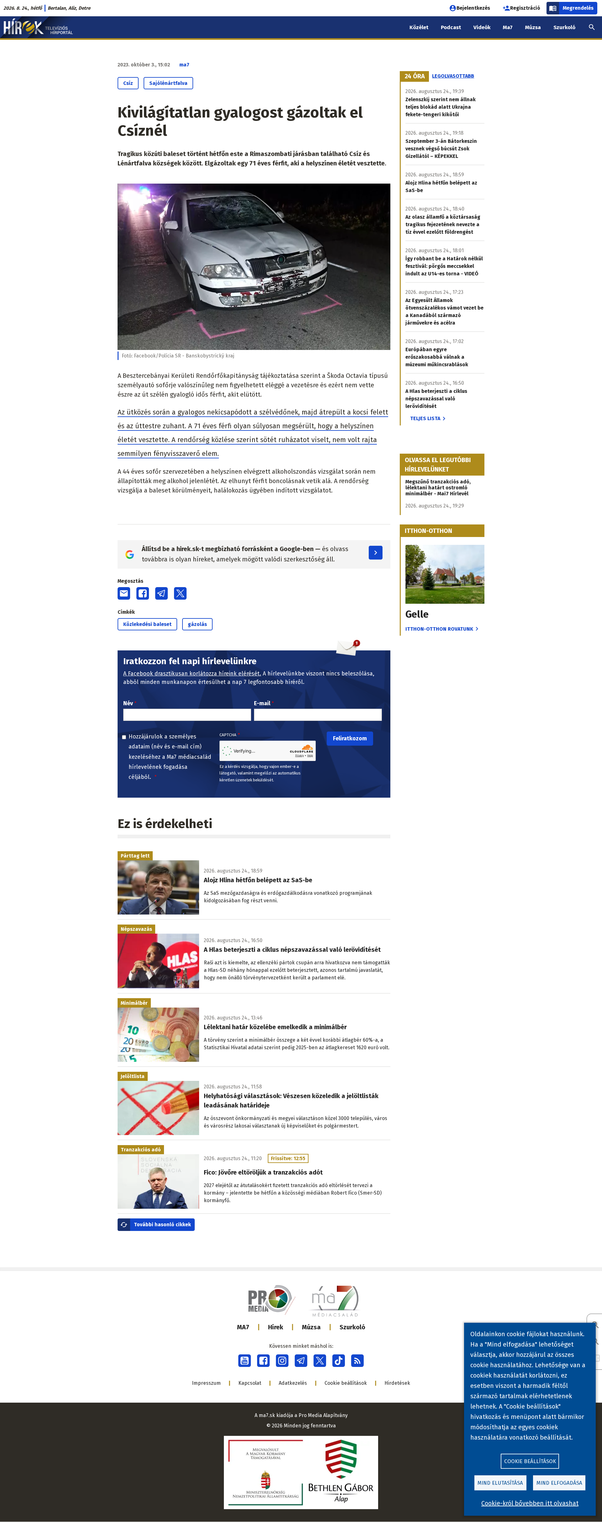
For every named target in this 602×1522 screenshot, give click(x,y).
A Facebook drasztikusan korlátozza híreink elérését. (192, 673)
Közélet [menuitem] (418, 27)
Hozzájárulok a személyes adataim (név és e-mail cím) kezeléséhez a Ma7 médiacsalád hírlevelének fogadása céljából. (170, 757)
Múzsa (311, 1327)
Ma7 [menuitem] (508, 27)
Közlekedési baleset (147, 624)
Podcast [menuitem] (451, 27)
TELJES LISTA (425, 418)
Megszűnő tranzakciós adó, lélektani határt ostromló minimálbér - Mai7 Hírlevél (438, 488)
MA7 (243, 1327)
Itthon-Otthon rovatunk (439, 629)
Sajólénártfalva (168, 83)
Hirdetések (397, 1383)
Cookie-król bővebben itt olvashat (529, 1503)
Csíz (128, 83)
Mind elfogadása (559, 1483)
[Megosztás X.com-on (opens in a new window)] (180, 593)
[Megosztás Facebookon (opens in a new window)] (142, 593)
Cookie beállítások (346, 1383)
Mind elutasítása (500, 1483)
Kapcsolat (249, 1383)
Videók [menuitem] (481, 27)
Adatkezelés (293, 1383)
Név (128, 703)
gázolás (197, 624)
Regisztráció (525, 8)
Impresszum (206, 1383)
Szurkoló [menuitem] (564, 27)
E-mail (262, 703)
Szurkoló (352, 1327)
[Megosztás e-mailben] (124, 593)
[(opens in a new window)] (244, 1360)
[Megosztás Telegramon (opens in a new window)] (161, 593)
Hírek (275, 1327)
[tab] (415, 76)
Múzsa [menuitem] (533, 27)
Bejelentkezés (473, 8)
